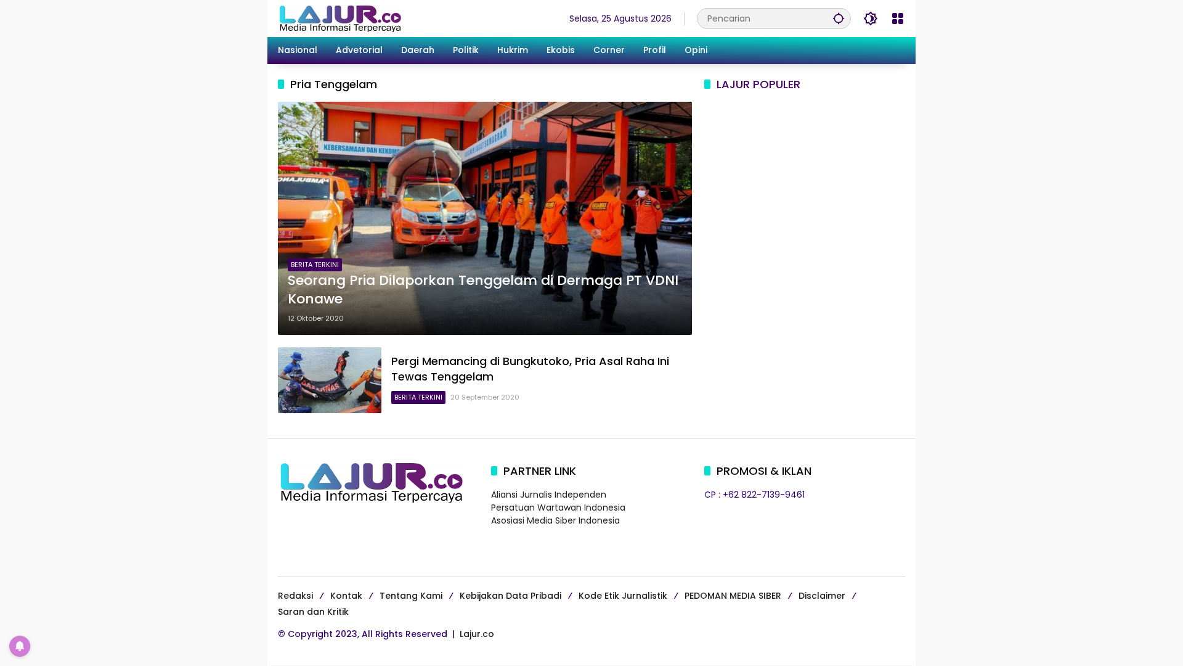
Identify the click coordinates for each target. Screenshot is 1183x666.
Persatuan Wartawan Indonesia (558, 507)
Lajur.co (477, 634)
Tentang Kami (411, 596)
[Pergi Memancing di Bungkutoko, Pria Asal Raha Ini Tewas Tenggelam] (329, 380)
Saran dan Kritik (313, 612)
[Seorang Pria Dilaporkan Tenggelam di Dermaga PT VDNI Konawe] (485, 218)
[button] (838, 18)
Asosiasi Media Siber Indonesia (555, 520)
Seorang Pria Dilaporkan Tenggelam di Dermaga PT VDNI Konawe (483, 290)
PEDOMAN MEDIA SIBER (733, 596)
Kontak (346, 596)
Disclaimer (822, 596)
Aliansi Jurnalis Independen (548, 494)
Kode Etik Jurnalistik (623, 596)
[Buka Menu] (897, 18)
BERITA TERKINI (315, 264)
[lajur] (339, 18)
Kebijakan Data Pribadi (510, 596)
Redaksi (295, 596)
